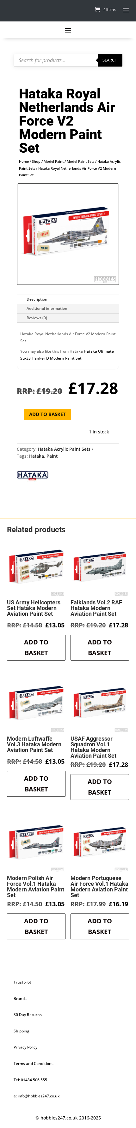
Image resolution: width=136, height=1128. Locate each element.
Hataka (36, 456)
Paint (52, 456)
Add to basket (47, 414)
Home (24, 161)
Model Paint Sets (80, 161)
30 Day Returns (28, 1014)
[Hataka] (32, 476)
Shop (36, 161)
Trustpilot (22, 982)
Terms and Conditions (33, 1063)
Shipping (21, 1031)
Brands (20, 998)
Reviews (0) (37, 317)
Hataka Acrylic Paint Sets (64, 449)
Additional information (47, 308)
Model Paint (54, 161)
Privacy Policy (25, 1047)
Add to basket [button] (36, 647)
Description (37, 299)
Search (110, 60)
